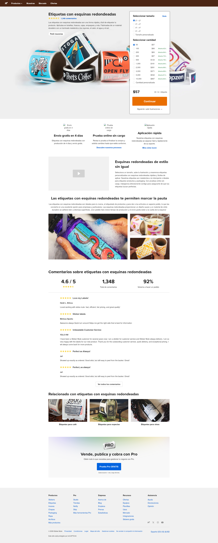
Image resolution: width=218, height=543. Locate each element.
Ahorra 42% (162, 48)
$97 (153, 56)
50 (137, 44)
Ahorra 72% (162, 56)
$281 (153, 67)
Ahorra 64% (162, 52)
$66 (153, 48)
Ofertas (53, 3)
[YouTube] (162, 522)
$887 (153, 78)
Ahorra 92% (162, 79)
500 (137, 59)
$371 (153, 71)
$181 (153, 63)
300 (137, 56)
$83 (153, 52)
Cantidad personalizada (145, 82)
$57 (153, 44)
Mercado (42, 3)
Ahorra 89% (162, 71)
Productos (15, 3)
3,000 (138, 71)
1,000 (138, 63)
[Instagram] (158, 522)
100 (137, 48)
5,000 (138, 75)
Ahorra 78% (162, 60)
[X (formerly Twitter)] (153, 522)
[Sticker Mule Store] (149, 522)
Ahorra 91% (162, 75)
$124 (153, 59)
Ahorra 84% (162, 63)
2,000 (138, 67)
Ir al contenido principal (2, 2)
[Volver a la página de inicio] (6, 3)
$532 (153, 75)
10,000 (138, 78)
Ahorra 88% (162, 67)
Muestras (30, 3)
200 (137, 52)
